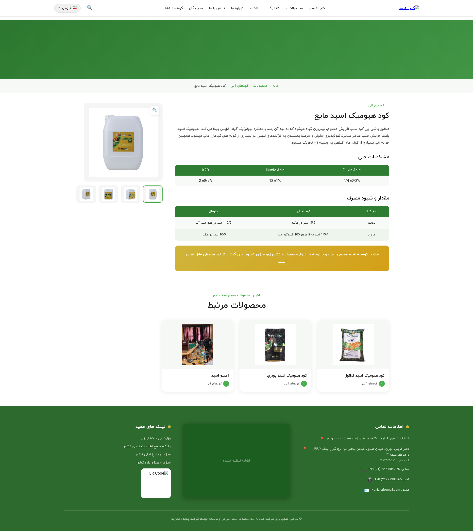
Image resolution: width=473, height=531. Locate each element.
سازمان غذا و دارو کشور (153, 462)
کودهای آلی (239, 85)
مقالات (257, 8)
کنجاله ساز (317, 8)
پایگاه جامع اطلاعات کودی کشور (147, 446)
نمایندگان (196, 8)
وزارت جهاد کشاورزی (156, 438)
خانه (275, 85)
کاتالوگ (274, 8)
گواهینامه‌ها (174, 8)
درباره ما (237, 8)
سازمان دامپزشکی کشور (153, 454)
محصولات (296, 8)
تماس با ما (217, 8)
